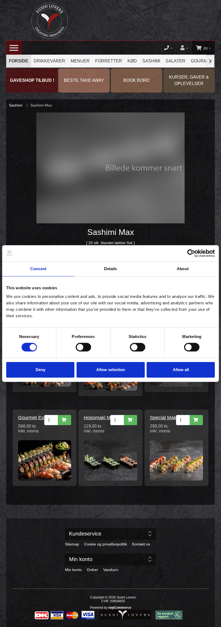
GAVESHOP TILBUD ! (32, 80)
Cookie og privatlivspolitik (105, 544)
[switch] (83, 347)
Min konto (73, 570)
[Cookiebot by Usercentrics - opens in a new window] (191, 253)
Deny (40, 369)
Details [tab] (110, 268)
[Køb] (64, 420)
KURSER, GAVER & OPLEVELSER (189, 80)
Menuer (80, 61)
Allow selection (110, 369)
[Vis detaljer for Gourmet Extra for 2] (44, 460)
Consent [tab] (38, 268)
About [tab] (183, 268)
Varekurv (110, 570)
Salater (175, 61)
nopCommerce (119, 608)
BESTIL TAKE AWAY (84, 80)
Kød (132, 61)
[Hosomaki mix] (110, 460)
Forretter (108, 61)
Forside (18, 61)
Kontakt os (141, 544)
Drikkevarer (49, 61)
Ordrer (92, 570)
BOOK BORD (136, 80)
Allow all (181, 369)
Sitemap (72, 544)
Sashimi (151, 61)
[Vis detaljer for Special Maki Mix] (176, 460)
